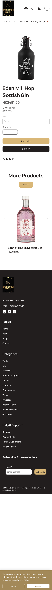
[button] (39, 8)
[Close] (48, 574)
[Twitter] (13, 159)
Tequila (6, 380)
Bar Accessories (10, 409)
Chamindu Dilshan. (10, 490)
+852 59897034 (17, 305)
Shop (5, 338)
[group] (26, 226)
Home (5, 328)
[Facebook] (7, 159)
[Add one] (15, 132)
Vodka (5, 361)
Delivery (6, 432)
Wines (5, 395)
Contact (7, 343)
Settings (13, 586)
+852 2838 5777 (17, 300)
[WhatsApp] (4, 159)
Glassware (7, 414)
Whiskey (6, 370)
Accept (38, 586)
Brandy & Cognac (11, 375)
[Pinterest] (10, 159)
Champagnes (9, 390)
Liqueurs (7, 385)
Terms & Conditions (12, 441)
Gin (4, 365)
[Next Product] (47, 219)
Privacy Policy (9, 446)
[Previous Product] (4, 219)
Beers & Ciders (9, 404)
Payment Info (9, 437)
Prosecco (7, 399)
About (5, 333)
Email (9, 467)
